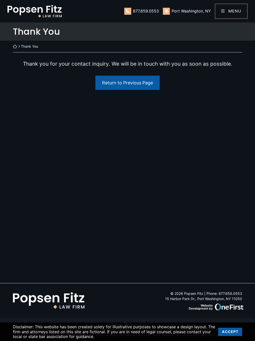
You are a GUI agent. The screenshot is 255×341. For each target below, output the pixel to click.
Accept (230, 332)
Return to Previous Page (127, 82)
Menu (234, 10)
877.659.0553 (146, 10)
